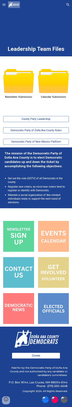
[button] (4, 4)
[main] (36, 49)
